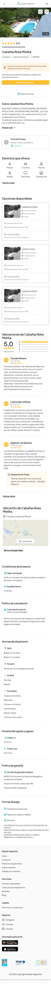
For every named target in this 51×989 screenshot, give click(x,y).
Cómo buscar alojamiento (13, 887)
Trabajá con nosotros (11, 871)
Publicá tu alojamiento (12, 863)
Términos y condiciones (12, 907)
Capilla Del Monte (21, 56)
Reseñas (5, 891)
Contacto (6, 860)
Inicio (4, 856)
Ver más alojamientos (25, 82)
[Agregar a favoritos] (46, 12)
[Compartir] (40, 12)
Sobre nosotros (9, 867)
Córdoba (6, 56)
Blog (4, 895)
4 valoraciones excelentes (13, 46)
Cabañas (35, 56)
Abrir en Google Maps (13, 550)
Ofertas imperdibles (11, 883)
